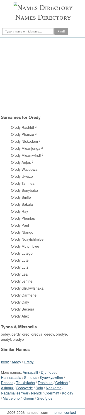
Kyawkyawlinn (51, 377)
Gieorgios (44, 398)
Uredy (29, 361)
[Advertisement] (42, 76)
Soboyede (24, 387)
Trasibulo (45, 382)
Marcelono (11, 398)
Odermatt (51, 393)
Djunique (48, 372)
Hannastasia (11, 377)
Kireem (28, 398)
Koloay (67, 393)
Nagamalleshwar (14, 393)
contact (70, 412)
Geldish (61, 382)
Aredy (16, 361)
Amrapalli (30, 372)
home (57, 412)
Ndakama (53, 387)
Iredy (5, 361)
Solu (39, 387)
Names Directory (43, 17)
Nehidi (36, 393)
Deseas (7, 382)
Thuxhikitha (25, 382)
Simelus (30, 377)
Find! (61, 31)
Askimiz (7, 387)
